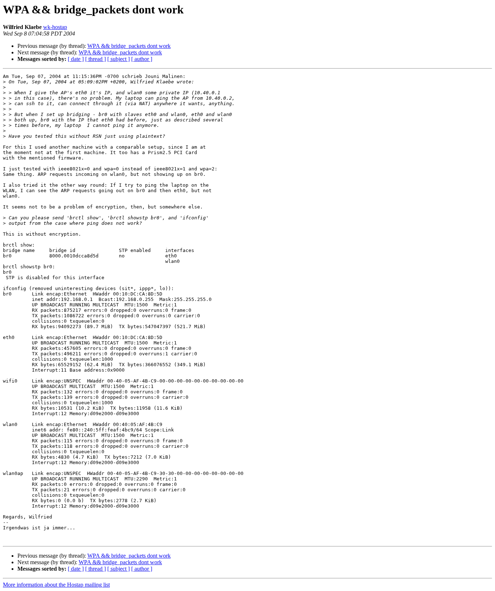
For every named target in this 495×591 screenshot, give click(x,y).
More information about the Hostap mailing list (56, 585)
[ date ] (76, 59)
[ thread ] (95, 59)
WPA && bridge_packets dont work (129, 46)
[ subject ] (118, 59)
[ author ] (141, 59)
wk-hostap (55, 27)
